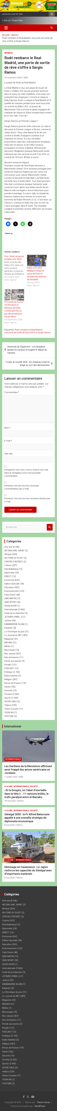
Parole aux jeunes (12, 661)
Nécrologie (9, 650)
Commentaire (11, 392)
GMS (26, 77)
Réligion (8, 679)
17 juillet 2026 (10, 777)
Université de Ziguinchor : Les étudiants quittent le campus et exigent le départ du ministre (27, 349)
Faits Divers (9, 594)
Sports (8, 53)
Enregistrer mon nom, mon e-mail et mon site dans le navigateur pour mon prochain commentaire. (26, 472)
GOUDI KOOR (10, 605)
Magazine (9, 639)
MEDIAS (8, 642)
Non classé (9, 653)
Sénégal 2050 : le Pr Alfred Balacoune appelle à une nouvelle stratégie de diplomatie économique (27, 818)
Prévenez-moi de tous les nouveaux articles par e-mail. (27, 500)
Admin (21, 801)
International (12, 726)
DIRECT (8, 576)
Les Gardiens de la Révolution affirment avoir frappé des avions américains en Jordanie (28, 770)
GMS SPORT (10, 602)
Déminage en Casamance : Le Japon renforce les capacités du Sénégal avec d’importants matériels (28, 870)
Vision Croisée (11, 708)
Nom (7, 427)
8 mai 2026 (9, 825)
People (7, 664)
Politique (8, 672)
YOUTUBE (9, 716)
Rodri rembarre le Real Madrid (28, 330)
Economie (9, 580)
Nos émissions (11, 657)
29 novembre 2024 (13, 77)
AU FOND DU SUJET (13, 558)
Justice (7, 620)
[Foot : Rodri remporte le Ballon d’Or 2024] (15, 268)
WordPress (39, 1106)
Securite (8, 690)
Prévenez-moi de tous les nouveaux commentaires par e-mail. (21, 487)
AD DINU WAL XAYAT (14, 550)
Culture (7, 565)
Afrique (7, 554)
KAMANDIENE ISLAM (14, 624)
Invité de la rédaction (14, 613)
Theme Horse (43, 1102)
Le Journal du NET (13, 635)
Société (8, 694)
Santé (7, 686)
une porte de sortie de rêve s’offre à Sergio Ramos (27, 332)
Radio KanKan (11, 675)
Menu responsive (52, 14)
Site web (8, 453)
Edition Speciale (11, 583)
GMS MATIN (10, 598)
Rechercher (50, 527)
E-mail (8, 440)
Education (9, 587)
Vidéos (7, 705)
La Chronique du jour (14, 631)
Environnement (11, 591)
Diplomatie (9, 572)
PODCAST (9, 668)
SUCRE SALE (10, 701)
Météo (7, 646)
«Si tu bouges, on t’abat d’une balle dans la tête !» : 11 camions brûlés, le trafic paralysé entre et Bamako (26, 794)
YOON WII (9, 712)
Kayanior (8, 628)
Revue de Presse (12, 683)
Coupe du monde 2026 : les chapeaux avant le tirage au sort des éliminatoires (28, 363)
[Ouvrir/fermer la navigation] (6, 27)
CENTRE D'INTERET (13, 561)
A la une (8, 547)
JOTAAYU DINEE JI (13, 616)
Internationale (11, 609)
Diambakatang (11, 569)
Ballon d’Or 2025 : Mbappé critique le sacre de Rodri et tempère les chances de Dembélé (36, 274)
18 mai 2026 (10, 801)
